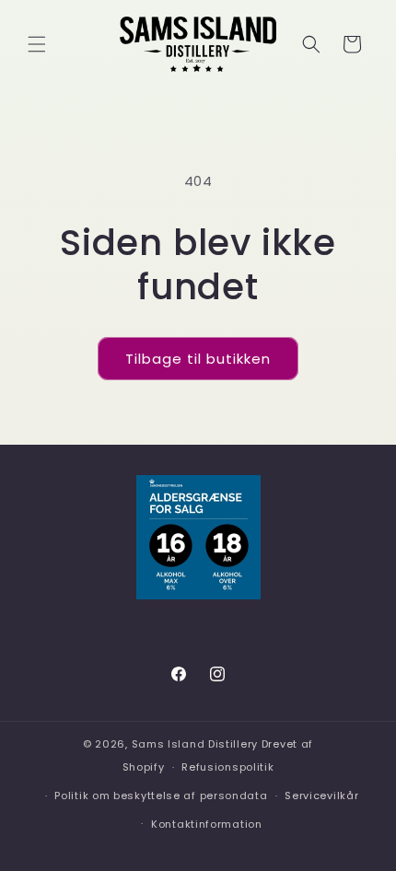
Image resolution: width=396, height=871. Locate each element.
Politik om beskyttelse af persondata (160, 795)
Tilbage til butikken (198, 358)
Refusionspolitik (227, 767)
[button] (37, 44)
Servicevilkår (321, 795)
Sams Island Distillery (195, 744)
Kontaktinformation (206, 824)
